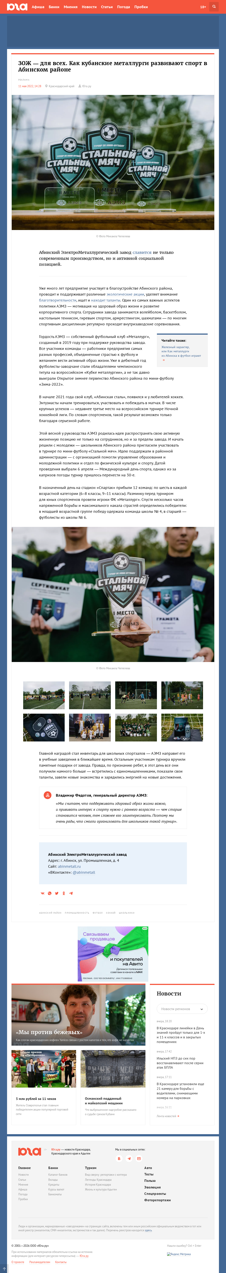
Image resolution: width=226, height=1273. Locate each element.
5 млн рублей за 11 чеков (36, 1098)
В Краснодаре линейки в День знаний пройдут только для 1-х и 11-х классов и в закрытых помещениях (181, 1035)
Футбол (98, 912)
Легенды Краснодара (98, 1180)
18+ (203, 7)
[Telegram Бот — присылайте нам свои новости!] (139, 1158)
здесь (148, 1230)
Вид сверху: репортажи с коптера (106, 1175)
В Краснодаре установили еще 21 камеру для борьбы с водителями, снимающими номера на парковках (180, 1091)
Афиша (38, 6)
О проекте (17, 1262)
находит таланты (105, 300)
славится (142, 252)
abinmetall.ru (69, 866)
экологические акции (125, 294)
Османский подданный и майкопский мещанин (104, 1100)
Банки (54, 6)
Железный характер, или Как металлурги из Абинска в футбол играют (181, 351)
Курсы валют (56, 1189)
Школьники (127, 912)
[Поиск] (214, 7)
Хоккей (111, 912)
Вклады (53, 1180)
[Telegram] (129, 1158)
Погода (123, 6)
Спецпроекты (155, 1194)
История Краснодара (98, 1184)
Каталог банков (57, 1175)
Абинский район (50, 912)
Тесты (148, 1174)
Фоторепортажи (157, 1200)
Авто (148, 1168)
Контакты (61, 1262)
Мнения (70, 6)
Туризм (90, 1168)
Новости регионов (175, 1009)
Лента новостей (166, 1116)
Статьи (107, 6)
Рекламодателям (39, 1262)
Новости (89, 6)
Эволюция (152, 1187)
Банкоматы (55, 1194)
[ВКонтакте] (119, 1158)
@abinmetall (84, 872)
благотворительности (57, 300)
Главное (24, 1168)
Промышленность (77, 912)
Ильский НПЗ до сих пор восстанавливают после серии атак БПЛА (180, 1063)
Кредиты (53, 1184)
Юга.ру (55, 1149)
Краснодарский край (61, 86)
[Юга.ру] (17, 7)
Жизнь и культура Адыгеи (101, 1189)
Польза (150, 1181)
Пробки (141, 6)
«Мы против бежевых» (49, 1032)
